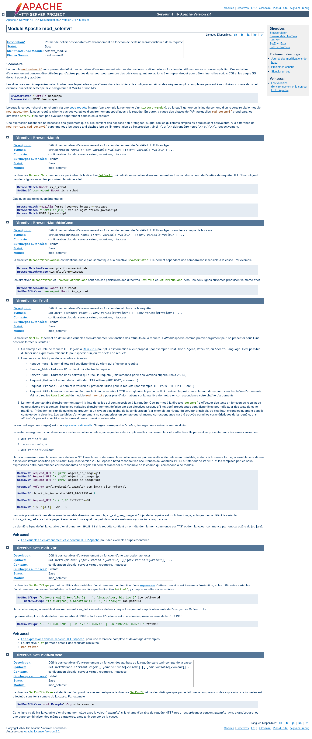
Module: (19, 167)
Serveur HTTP (28, 19)
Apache (11, 19)
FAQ (254, 8)
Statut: (12, 46)
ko (255, 34)
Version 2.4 (69, 19)
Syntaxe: (20, 149)
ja (248, 34)
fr (242, 34)
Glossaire (265, 8)
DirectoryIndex (153, 107)
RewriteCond (60, 395)
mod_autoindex (17, 111)
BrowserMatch (138, 260)
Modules (229, 8)
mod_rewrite (15, 126)
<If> (41, 643)
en (235, 34)
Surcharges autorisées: (30, 158)
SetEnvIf (27, 116)
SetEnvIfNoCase (170, 280)
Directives (242, 8)
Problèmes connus (282, 66)
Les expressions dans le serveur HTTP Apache (52, 639)
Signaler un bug (299, 8)
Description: (16, 42)
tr (261, 34)
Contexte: (21, 154)
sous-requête (78, 107)
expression (147, 585)
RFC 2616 (90, 349)
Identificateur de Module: (25, 51)
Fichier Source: (18, 55)
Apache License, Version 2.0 (41, 731)
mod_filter (29, 647)
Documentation (49, 19)
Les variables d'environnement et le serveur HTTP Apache (60, 540)
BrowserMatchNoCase (283, 36)
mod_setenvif (31, 69)
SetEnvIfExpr (278, 43)
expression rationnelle (77, 425)
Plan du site (280, 8)
